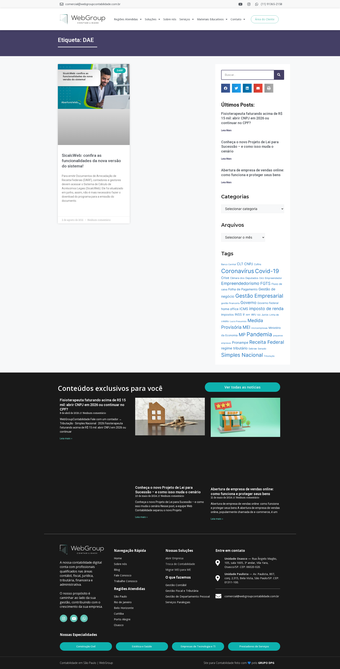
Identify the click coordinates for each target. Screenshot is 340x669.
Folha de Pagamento (243, 289)
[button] (225, 88)
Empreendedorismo (240, 283)
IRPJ (253, 314)
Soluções (150, 19)
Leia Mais (226, 130)
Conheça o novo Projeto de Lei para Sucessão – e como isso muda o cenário (250, 146)
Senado (262, 348)
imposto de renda (266, 308)
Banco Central (228, 264)
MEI (246, 327)
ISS (259, 314)
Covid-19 (267, 271)
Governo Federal (267, 303)
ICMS (243, 309)
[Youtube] (74, 618)
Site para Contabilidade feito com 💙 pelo (230, 663)
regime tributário (234, 348)
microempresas (259, 328)
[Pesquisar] (279, 74)
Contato (236, 19)
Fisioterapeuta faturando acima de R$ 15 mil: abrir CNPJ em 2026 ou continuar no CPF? (251, 118)
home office (229, 309)
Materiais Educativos (210, 19)
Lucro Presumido (238, 321)
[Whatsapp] (84, 618)
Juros (264, 314)
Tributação (269, 356)
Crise (225, 278)
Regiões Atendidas (126, 19)
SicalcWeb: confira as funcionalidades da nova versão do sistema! (91, 161)
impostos (227, 314)
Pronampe (240, 342)
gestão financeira (230, 303)
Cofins (257, 264)
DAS (261, 278)
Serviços (184, 19)
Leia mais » (66, 438)
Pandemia (259, 334)
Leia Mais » (68, 210)
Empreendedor (273, 278)
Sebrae (253, 348)
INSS (238, 314)
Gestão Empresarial (259, 296)
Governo (248, 302)
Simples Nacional (242, 355)
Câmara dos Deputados (244, 278)
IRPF (248, 315)
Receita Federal (266, 342)
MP (242, 334)
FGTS (265, 283)
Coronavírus (237, 271)
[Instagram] (63, 618)
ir (244, 314)
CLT (240, 264)
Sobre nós (169, 19)
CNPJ (248, 264)
